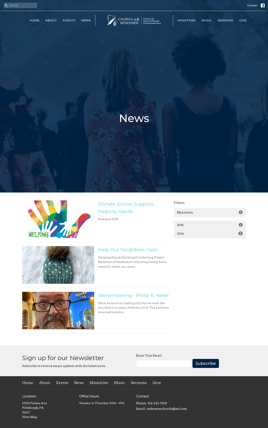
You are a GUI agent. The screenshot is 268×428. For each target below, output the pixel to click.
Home (34, 20)
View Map (29, 417)
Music (206, 20)
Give (242, 20)
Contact (252, 5)
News (86, 20)
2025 (209, 225)
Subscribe (206, 363)
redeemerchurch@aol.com (167, 409)
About (51, 20)
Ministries (186, 20)
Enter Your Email (149, 355)
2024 (209, 233)
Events (69, 20)
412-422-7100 (157, 403)
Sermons (225, 20)
